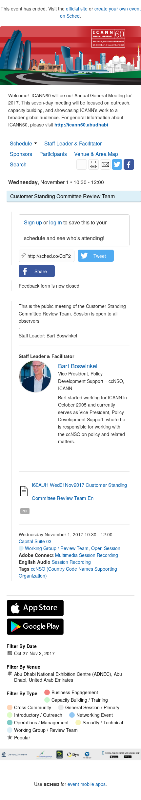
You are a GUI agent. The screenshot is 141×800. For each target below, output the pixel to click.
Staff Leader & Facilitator (73, 143)
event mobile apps (87, 784)
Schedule (21, 143)
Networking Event (94, 715)
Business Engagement (74, 692)
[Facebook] (129, 164)
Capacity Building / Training (79, 700)
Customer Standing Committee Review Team (62, 196)
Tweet (99, 256)
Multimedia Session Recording (86, 555)
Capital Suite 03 (35, 541)
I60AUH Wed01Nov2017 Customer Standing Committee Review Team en (79, 491)
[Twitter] (117, 164)
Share (40, 271)
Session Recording (71, 562)
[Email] (105, 164)
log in (55, 222)
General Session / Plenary (92, 707)
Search (18, 164)
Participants (53, 154)
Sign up (33, 222)
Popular (22, 737)
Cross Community (32, 707)
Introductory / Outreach (38, 715)
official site (77, 8)
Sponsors (21, 154)
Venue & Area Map (96, 154)
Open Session (105, 548)
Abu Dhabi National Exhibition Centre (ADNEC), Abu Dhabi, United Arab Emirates (68, 677)
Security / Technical (103, 722)
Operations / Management (41, 722)
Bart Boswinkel (77, 365)
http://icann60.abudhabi (81, 124)
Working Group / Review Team (56, 548)
